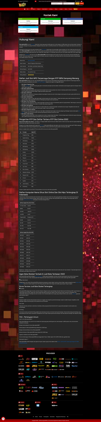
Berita (66, 9)
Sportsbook (44, 9)
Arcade (61, 9)
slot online (44, 49)
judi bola (74, 293)
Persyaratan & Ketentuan (61, 416)
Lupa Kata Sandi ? (80, 5)
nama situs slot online (28, 199)
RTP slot (41, 125)
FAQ (67, 416)
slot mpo (33, 44)
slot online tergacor (41, 82)
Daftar (81, 3)
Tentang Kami (46, 416)
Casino (38, 9)
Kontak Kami (52, 416)
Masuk (77, 3)
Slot (27, 9)
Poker (56, 9)
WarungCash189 (31, 60)
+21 (33, 416)
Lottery (50, 9)
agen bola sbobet (38, 276)
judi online (27, 54)
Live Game (33, 9)
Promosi (70, 9)
